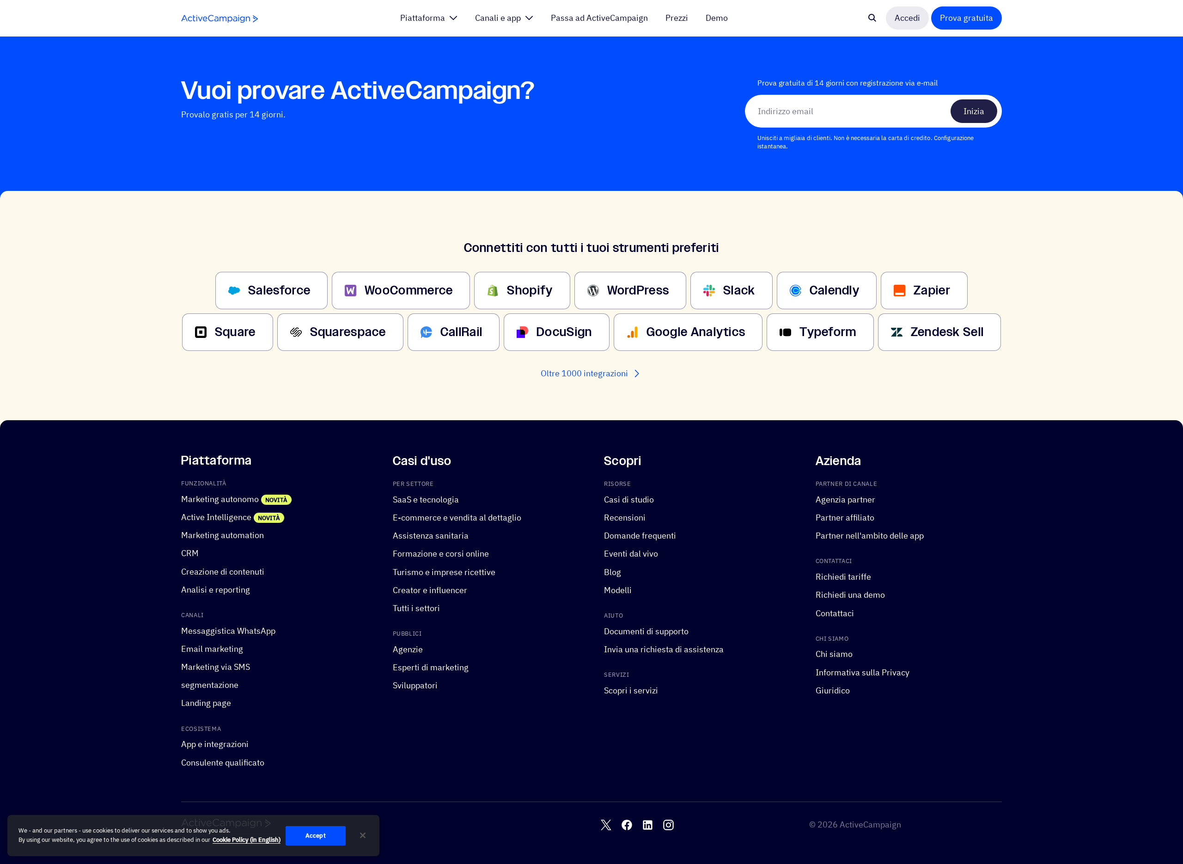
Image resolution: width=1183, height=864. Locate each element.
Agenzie (408, 649)
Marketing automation (222, 535)
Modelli (618, 589)
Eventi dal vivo (631, 553)
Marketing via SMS (215, 667)
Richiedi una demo (850, 594)
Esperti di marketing (431, 667)
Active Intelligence (216, 517)
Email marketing (212, 648)
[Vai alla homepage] (219, 19)
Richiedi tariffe (843, 576)
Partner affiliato (845, 517)
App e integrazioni (215, 744)
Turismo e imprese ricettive (444, 571)
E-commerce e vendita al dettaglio (457, 517)
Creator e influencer (430, 589)
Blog (612, 571)
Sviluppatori (415, 685)
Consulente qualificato (222, 762)
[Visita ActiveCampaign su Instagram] (668, 824)
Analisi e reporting (215, 589)
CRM (190, 553)
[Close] (363, 835)
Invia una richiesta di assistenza (664, 649)
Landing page (206, 703)
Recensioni (625, 517)
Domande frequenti (640, 535)
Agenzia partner (845, 499)
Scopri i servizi (631, 690)
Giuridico (833, 690)
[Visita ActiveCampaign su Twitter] (606, 824)
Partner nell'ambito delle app (870, 535)
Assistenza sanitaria (431, 535)
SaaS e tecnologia (426, 499)
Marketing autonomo (220, 499)
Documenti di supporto (646, 630)
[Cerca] (872, 18)
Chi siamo (834, 654)
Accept (315, 835)
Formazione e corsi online (441, 553)
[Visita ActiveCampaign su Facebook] (627, 824)
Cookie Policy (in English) (247, 840)
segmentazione (209, 685)
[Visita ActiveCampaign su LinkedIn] (647, 824)
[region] (193, 836)
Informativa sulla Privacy (862, 672)
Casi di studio (629, 499)
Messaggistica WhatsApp (228, 630)
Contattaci (835, 612)
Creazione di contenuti (222, 571)
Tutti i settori (416, 608)
